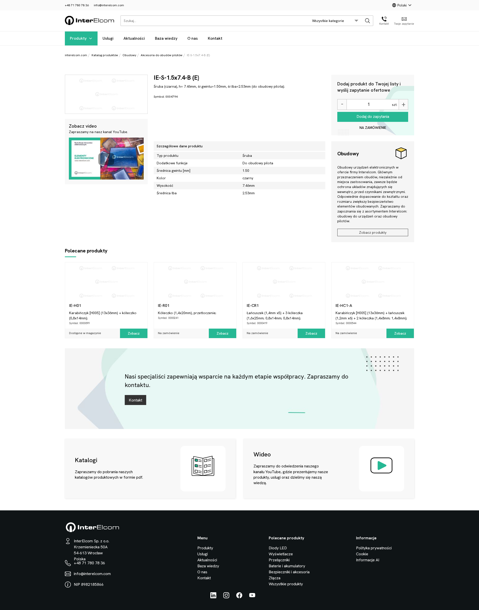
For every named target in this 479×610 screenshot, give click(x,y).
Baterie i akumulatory (287, 566)
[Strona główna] (90, 24)
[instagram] (226, 597)
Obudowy (129, 55)
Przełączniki (279, 560)
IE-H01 (75, 305)
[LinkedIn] (213, 597)
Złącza (274, 578)
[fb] (239, 597)
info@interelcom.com (109, 5)
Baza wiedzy (166, 38)
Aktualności (134, 38)
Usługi (108, 38)
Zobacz (134, 333)
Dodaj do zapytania (373, 116)
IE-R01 (163, 305)
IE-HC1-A (344, 305)
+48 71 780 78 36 (77, 5)
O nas (192, 38)
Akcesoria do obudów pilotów (161, 55)
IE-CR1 (253, 305)
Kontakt (215, 38)
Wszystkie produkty (286, 584)
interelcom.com (76, 55)
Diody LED (278, 548)
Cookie (362, 554)
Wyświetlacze (281, 554)
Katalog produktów (105, 55)
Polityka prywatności (374, 548)
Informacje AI (367, 560)
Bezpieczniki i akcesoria (289, 572)
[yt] (252, 597)
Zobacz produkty (372, 232)
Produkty (78, 38)
